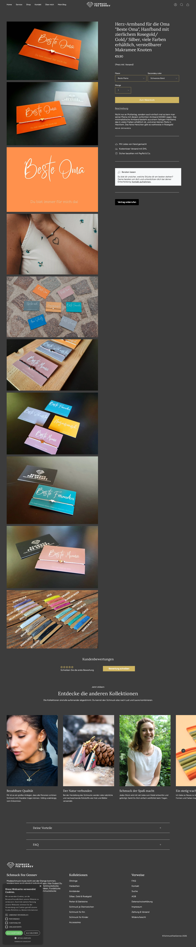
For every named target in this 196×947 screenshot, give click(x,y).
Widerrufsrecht (139, 917)
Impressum (137, 907)
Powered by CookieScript (23, 941)
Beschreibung (121, 108)
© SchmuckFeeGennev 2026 (174, 936)
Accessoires (75, 922)
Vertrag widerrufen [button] (127, 202)
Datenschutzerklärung (142, 901)
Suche (135, 891)
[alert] (23, 914)
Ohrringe (73, 881)
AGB (134, 896)
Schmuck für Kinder (78, 917)
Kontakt (135, 886)
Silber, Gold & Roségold (80, 896)
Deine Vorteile (42, 828)
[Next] (183, 751)
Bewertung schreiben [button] (119, 668)
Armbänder (74, 891)
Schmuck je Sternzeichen (81, 907)
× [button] (40, 886)
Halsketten (74, 886)
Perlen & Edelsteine (78, 901)
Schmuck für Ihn (77, 912)
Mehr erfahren (123, 128)
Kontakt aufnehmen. (141, 181)
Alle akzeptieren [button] (14, 933)
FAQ (36, 844)
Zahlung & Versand (140, 912)
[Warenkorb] (188, 4)
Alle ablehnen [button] (32, 933)
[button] (19, 4)
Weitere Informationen (29, 910)
